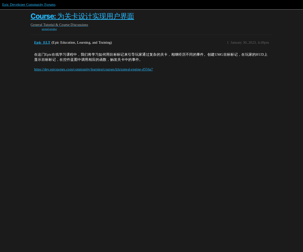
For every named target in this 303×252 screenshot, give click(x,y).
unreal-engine (49, 29)
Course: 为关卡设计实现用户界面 (82, 16)
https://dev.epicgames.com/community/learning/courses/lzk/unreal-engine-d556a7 (93, 69)
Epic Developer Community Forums (28, 4)
